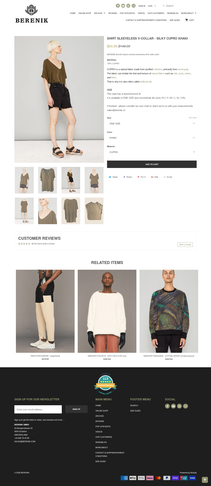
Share (129, 176)
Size (109, 117)
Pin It (143, 176)
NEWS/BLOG (172, 13)
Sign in (142, 5)
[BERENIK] (31, 15)
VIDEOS (141, 13)
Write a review (185, 244)
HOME (73, 13)
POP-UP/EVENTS (127, 13)
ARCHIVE (98, 13)
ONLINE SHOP (84, 13)
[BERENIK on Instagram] (128, 6)
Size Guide (193, 118)
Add (156, 176)
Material (111, 146)
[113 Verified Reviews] (105, 396)
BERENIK (25, 472)
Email (169, 176)
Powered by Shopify (188, 472)
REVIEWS (112, 13)
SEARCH (134, 405)
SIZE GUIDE (175, 20)
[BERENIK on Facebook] (118, 6)
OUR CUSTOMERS (156, 13)
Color (109, 132)
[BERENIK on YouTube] (123, 6)
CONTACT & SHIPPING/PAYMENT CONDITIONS (146, 20)
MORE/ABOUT (187, 13)
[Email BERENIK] (134, 6)
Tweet (115, 176)
